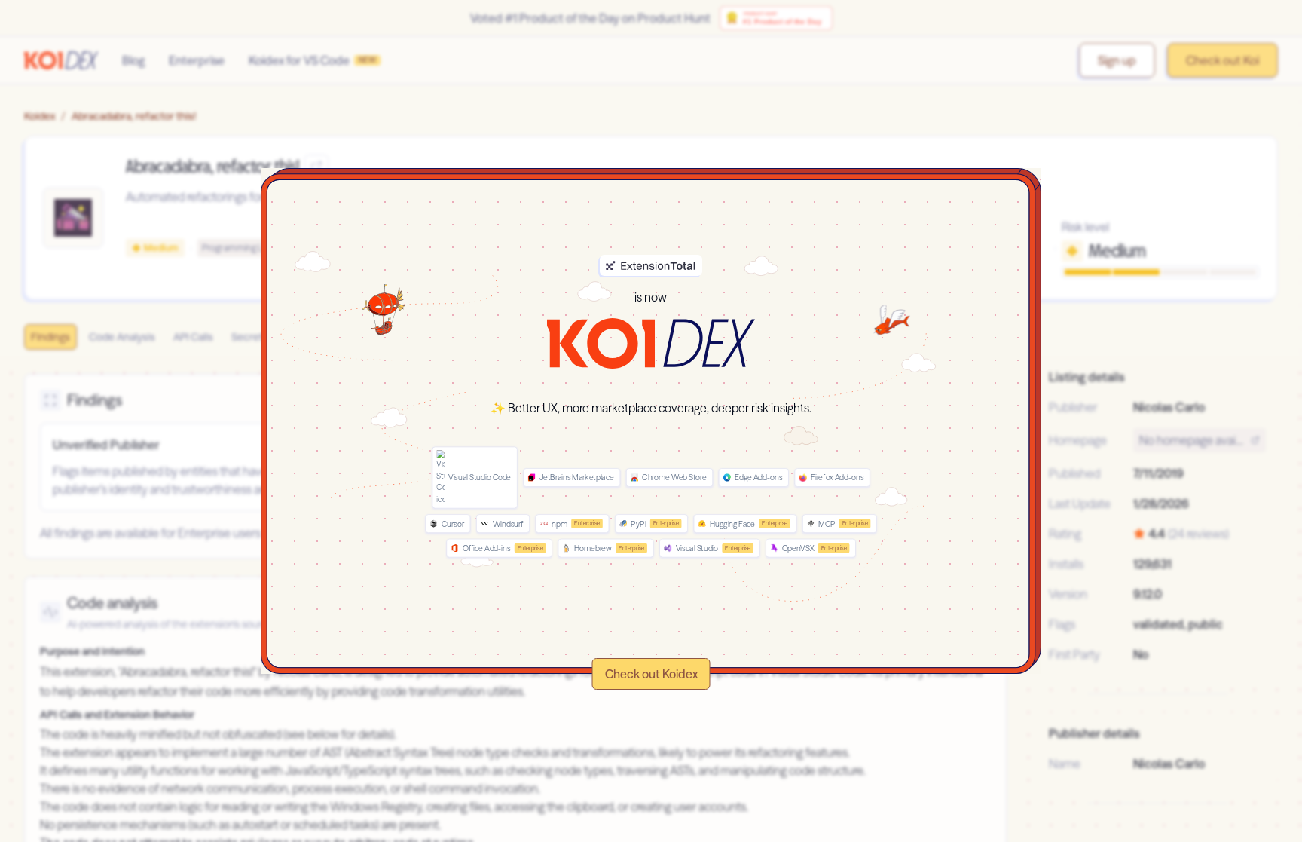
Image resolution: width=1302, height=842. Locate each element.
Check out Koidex (651, 673)
